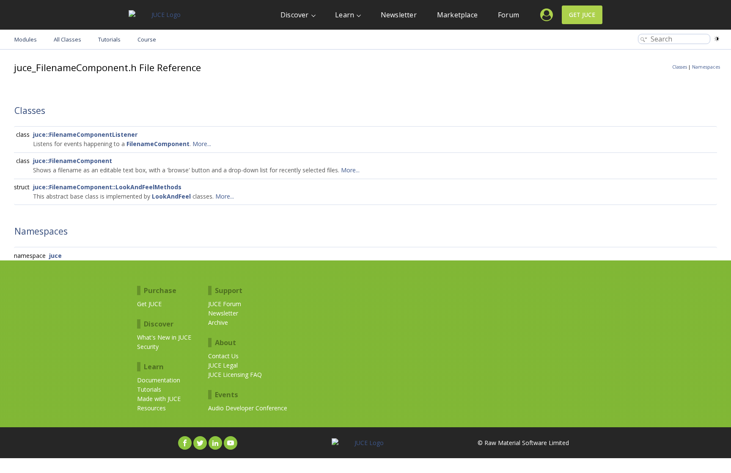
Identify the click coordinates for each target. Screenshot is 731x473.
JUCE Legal (223, 365)
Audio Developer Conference (247, 408)
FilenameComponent (158, 144)
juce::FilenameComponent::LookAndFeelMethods (107, 187)
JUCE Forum (224, 304)
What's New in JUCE (164, 337)
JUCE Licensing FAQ (235, 375)
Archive (218, 322)
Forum (508, 14)
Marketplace (457, 14)
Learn (344, 14)
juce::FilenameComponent (72, 161)
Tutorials (149, 389)
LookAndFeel (171, 196)
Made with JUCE (159, 399)
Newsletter (399, 14)
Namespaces (706, 67)
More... (201, 144)
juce (55, 256)
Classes (679, 67)
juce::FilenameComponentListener (85, 134)
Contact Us (223, 356)
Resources (151, 408)
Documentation (158, 380)
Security (148, 347)
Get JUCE (582, 15)
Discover (294, 14)
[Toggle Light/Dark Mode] (717, 38)
